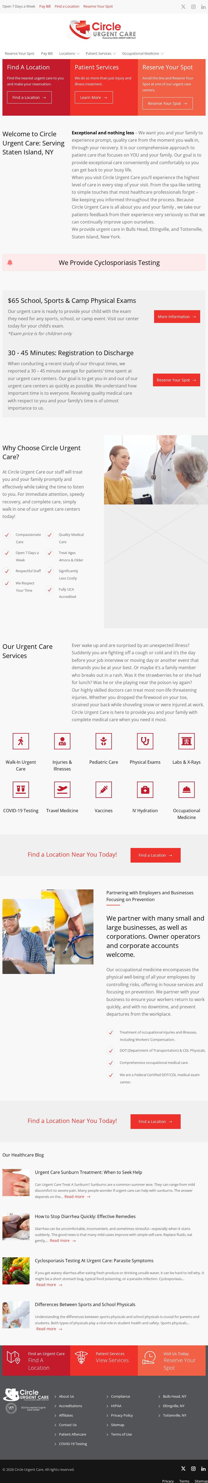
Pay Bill (45, 6)
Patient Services (98, 53)
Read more (74, 1196)
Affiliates (66, 1415)
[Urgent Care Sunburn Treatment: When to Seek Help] (16, 1182)
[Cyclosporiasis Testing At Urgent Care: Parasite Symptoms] (16, 1270)
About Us (66, 1396)
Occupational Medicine (140, 53)
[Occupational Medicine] (186, 789)
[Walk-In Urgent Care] (20, 741)
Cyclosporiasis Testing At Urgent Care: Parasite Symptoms (94, 1261)
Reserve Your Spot (98, 6)
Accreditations (70, 1405)
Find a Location (67, 6)
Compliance (120, 1396)
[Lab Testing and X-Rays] (186, 741)
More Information (174, 316)
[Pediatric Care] (103, 741)
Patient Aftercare (72, 1434)
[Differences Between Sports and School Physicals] (16, 1314)
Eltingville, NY (173, 1405)
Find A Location (39, 1363)
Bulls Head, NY (174, 1396)
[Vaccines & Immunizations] (103, 789)
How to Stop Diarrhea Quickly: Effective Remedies (85, 1216)
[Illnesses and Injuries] (62, 741)
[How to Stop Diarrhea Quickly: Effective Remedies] (16, 1226)
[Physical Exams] (145, 741)
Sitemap (117, 1424)
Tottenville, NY (174, 1415)
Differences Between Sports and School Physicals (85, 1304)
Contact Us (68, 1424)
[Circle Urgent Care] (104, 30)
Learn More (90, 97)
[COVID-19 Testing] (20, 789)
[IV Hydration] (145, 789)
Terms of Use (121, 1434)
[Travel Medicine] (62, 789)
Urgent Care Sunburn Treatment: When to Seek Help (88, 1172)
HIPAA (116, 1405)
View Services (112, 1360)
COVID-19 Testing (73, 1443)
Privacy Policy (122, 1415)
